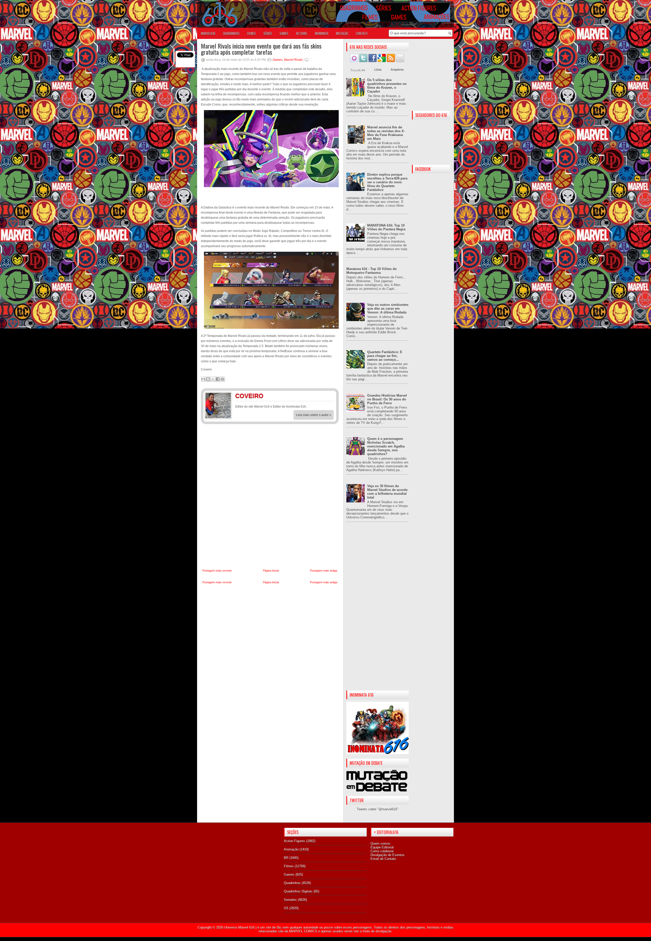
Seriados (290, 900)
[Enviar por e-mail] (203, 379)
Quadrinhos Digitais (298, 891)
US (286, 908)
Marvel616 (208, 33)
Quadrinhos (292, 883)
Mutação (342, 33)
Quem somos (380, 843)
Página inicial (271, 570)
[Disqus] (270, 496)
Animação (291, 849)
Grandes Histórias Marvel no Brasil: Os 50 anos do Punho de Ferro (387, 399)
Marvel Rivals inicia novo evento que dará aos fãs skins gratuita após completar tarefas (261, 49)
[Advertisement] (377, 610)
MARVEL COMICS (303, 931)
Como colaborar (382, 851)
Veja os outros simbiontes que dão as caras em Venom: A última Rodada (387, 308)
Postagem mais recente (217, 570)
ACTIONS (301, 33)
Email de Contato (383, 859)
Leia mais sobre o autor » (313, 415)
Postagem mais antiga (323, 570)
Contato (361, 33)
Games (278, 60)
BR (286, 858)
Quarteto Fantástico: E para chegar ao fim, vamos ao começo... (384, 356)
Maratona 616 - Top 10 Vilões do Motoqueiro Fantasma (371, 271)
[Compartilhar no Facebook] (217, 379)
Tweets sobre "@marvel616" (377, 809)
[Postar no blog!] (208, 379)
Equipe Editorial (382, 847)
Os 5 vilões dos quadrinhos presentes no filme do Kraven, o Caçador (387, 85)
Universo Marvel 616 (239, 927)
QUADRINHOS (231, 33)
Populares (357, 69)
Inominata (321, 33)
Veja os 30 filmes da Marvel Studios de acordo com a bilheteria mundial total (387, 491)
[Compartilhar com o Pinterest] (222, 379)
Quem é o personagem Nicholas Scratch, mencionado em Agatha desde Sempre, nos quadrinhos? (386, 446)
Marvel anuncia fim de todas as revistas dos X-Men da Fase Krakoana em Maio (386, 133)
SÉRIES (267, 33)
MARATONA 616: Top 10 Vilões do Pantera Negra (386, 227)
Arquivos (397, 69)
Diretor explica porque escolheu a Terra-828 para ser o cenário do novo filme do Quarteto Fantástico (387, 182)
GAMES (284, 33)
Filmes (289, 866)
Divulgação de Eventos (388, 855)
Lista (377, 69)
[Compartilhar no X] (212, 379)
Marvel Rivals (293, 60)
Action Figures (294, 841)
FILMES (251, 33)
